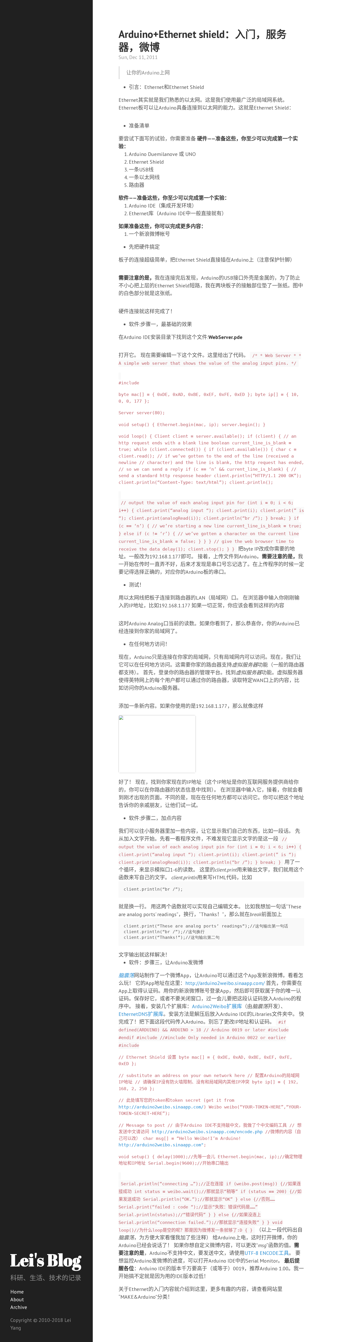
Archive (18, 1307)
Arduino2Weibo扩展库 (217, 1006)
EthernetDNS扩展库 (141, 1014)
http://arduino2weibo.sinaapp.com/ (225, 983)
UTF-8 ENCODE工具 (267, 1253)
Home (17, 1291)
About (17, 1299)
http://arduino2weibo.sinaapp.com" (161, 1144)
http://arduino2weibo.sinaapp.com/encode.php (207, 1131)
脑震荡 (126, 975)
